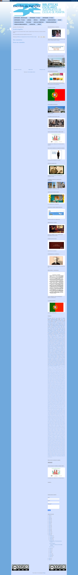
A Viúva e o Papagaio (57, 335)
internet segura (58, 333)
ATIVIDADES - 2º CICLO (48, 17)
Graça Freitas (55, 400)
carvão (59, 433)
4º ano (62, 320)
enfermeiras (63, 439)
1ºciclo (58, 334)
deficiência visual (59, 435)
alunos (63, 337)
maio (50, 551)
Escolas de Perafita (26, 6)
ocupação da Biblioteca (57, 448)
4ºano (55, 341)
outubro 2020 (62, 448)
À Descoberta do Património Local (54, 365)
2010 (50, 558)
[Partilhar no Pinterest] (44, 36)
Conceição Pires (58, 344)
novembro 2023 (58, 339)
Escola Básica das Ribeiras (51, 396)
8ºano (52, 335)
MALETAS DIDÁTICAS (51, 22)
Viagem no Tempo (53, 429)
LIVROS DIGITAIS (52, 20)
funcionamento (49, 443)
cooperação (52, 434)
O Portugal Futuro (57, 414)
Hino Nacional (62, 402)
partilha (53, 449)
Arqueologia (63, 378)
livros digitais (51, 362)
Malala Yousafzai (54, 411)
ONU (50, 326)
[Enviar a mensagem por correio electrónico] (38, 36)
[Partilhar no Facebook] (43, 36)
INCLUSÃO (28, 22)
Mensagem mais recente (17, 69)
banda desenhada (62, 431)
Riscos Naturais (55, 356)
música (54, 339)
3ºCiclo (52, 341)
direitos (49, 438)
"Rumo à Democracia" (56, 368)
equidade (53, 440)
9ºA (48, 342)
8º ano (51, 325)
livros (54, 321)
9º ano (58, 320)
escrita (54, 333)
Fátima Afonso (55, 399)
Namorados (52, 414)
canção (63, 358)
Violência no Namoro (60, 429)
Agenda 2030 (51, 375)
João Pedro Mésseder (55, 406)
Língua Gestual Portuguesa (59, 410)
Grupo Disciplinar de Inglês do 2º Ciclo (59, 401)
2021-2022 (50, 370)
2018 (50, 525)
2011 (50, 534)
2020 (50, 522)
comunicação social (56, 359)
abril (50, 552)
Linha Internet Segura (54, 409)
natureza (63, 447)
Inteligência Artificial (50, 404)
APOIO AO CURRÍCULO (39, 22)
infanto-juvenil (59, 444)
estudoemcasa (59, 441)
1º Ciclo (54, 320)
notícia (48, 448)
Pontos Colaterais (50, 331)
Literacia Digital (60, 409)
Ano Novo (58, 377)
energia (60, 439)
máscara (49, 447)
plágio (57, 363)
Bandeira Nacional (54, 380)
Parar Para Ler (57, 337)
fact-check (64, 441)
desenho (57, 436)
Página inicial (30, 69)
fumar (63, 442)
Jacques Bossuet (60, 404)
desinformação (54, 360)
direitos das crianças (53, 438)
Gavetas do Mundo (60, 399)
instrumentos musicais (50, 445)
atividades (50, 332)
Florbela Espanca (53, 398)
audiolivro (54, 358)
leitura (62, 319)
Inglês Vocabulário (62, 403)
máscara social (53, 447)
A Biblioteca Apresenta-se (56, 372)
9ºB (51, 372)
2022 (50, 519)
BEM (50, 380)
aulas (56, 431)
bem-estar (50, 432)
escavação (62, 440)
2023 (50, 518)
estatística (55, 441)
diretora (63, 438)
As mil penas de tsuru (52, 379)
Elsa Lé (49, 395)
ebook (59, 360)
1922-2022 (59, 369)
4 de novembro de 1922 (57, 371)
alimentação (53, 431)
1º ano (57, 321)
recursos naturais (54, 340)
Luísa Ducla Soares (55, 329)
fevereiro (51, 555)
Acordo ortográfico (52, 543)
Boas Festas (54, 343)
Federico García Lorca (58, 396)
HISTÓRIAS (42, 20)
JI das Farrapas (55, 404)
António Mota (54, 378)
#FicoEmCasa (49, 369)
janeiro (51, 556)
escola (48, 441)
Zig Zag (52, 430)
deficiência (54, 435)
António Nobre (59, 378)
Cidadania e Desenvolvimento (56, 327)
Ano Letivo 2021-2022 (53, 377)
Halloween (49, 402)
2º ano (64, 322)
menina (60, 446)
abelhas (55, 430)
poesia (51, 334)
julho (50, 548)
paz (48, 334)
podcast (60, 363)
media (55, 362)
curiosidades (50, 435)
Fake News (56, 328)
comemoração (54, 319)
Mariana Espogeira (53, 412)
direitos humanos (59, 438)
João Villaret (52, 407)
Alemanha (55, 375)
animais (50, 358)
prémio (63, 339)
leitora (64, 445)
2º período (62, 334)
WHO (64, 357)
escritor (49, 361)
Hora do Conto (55, 323)
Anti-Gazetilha (62, 377)
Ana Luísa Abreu (58, 376)
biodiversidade (56, 332)
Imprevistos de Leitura (55, 403)
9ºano (51, 342)
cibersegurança (59, 322)
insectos (63, 444)
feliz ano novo (54, 442)
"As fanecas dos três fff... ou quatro (55, 366)
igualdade (49, 444)
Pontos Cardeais (61, 330)
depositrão (53, 436)
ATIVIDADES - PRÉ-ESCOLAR (20, 17)
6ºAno (62, 371)
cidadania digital (54, 324)
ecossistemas (56, 439)
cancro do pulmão (54, 433)
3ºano (51, 371)
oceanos (52, 448)
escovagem (51, 441)
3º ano (60, 321)
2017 (50, 526)
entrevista (50, 440)
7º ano (50, 323)
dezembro (54, 437)
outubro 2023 (62, 362)
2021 (50, 521)
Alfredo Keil (59, 375)
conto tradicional (62, 359)
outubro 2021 (49, 449)
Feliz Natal (62, 328)
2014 (50, 530)
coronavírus (60, 324)
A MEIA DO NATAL (57, 373)
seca (53, 364)
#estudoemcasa (60, 340)
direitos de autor (61, 338)
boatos (57, 432)
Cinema (63, 343)
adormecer (62, 430)
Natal (59, 323)
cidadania (49, 434)
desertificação (62, 436)
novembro (51, 537)
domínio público (50, 439)
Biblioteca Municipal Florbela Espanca (59, 325)
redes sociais (50, 364)
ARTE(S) (29, 20)
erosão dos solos (58, 440)
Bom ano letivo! (51, 546)
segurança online (58, 364)
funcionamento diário (55, 443)
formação (60, 442)
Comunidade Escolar (51, 344)
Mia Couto (61, 412)
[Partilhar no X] (42, 36)
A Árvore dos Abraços (59, 374)
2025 (50, 515)
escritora (52, 361)
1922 (56, 369)
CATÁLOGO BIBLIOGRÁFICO (20, 24)
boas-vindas (54, 326)
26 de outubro (54, 370)
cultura (64, 434)
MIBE (52, 337)
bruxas (60, 432)
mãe (60, 447)
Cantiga (59, 343)
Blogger (44, 572)
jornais (57, 445)
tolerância (63, 364)
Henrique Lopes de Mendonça (55, 402)
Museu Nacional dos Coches (57, 413)
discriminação (50, 339)
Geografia (49, 329)
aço (58, 431)
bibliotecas (53, 432)
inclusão (56, 444)
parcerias (53, 363)
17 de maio (53, 369)
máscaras (57, 447)
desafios (57, 338)
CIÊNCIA (35, 20)
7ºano (48, 335)
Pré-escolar (56, 331)
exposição (56, 361)
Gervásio (52, 400)
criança (50, 360)
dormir (53, 439)
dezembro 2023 (58, 437)
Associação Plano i (55, 336)
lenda (63, 333)
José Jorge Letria (60, 405)
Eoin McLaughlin (53, 395)
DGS (59, 336)
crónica (61, 434)
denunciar (49, 436)
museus (58, 362)
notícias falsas (60, 326)
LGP (55, 407)
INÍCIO (39, 24)
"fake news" (62, 368)
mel (57, 446)
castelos (63, 433)
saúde (55, 334)
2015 (50, 529)
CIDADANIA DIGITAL (19, 22)
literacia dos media (53, 446)
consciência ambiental (51, 338)
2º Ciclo (63, 318)
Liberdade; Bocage (55, 408)
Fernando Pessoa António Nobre (55, 397)
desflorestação (49, 437)
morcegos (63, 446)
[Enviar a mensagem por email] (40, 36)
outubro (51, 538)
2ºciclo (58, 370)
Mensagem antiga (42, 69)
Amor (54, 376)
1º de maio (63, 369)
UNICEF (60, 356)
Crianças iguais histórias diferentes (59, 345)
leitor (62, 445)
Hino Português (50, 403)
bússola (63, 432)
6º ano (56, 318)
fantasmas (50, 442)
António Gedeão (50, 378)
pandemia (49, 363)
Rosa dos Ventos (62, 331)
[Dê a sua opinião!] (41, 36)
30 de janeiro (61, 370)
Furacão (51, 399)
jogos (54, 445)
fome (57, 442)
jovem (59, 445)
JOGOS (59, 20)
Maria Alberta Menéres (60, 411)
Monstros (52, 413)
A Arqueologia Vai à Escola (57, 342)
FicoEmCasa (61, 397)
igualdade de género (62, 361)
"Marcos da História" (57, 367)
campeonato (49, 433)
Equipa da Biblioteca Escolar (60, 395)
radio (63, 363)
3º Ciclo (49, 320)
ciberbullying (49, 359)
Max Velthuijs (57, 412)
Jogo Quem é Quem (54, 405)
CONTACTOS (32, 24)
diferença (63, 437)
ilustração (52, 444)
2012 (50, 533)
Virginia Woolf (60, 357)
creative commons (57, 434)
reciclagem (49, 340)
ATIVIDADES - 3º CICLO (19, 20)
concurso (49, 321)
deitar (63, 435)
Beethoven (59, 380)
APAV (48, 375)
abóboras (59, 430)
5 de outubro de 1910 (61, 341)
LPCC (58, 407)
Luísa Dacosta (53, 410)
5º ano (49, 318)
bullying (59, 358)
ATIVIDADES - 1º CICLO (35, 17)
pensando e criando (58, 449)
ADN (63, 374)
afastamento (49, 431)
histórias (63, 443)
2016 (50, 527)
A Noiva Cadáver (53, 374)
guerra (60, 443)
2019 (50, 523)
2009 (50, 559)
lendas (49, 446)
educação (62, 360)
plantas (63, 449)
